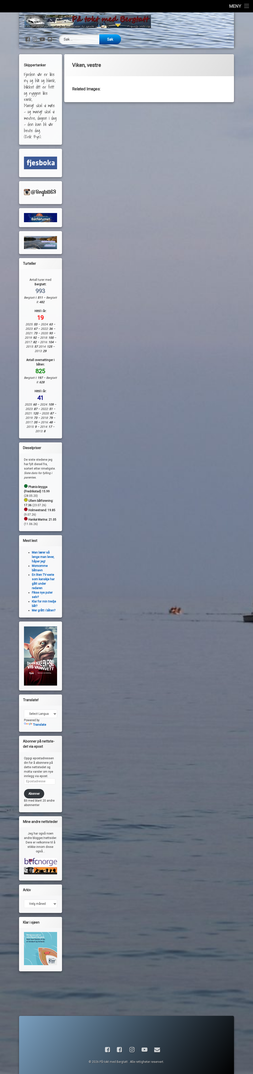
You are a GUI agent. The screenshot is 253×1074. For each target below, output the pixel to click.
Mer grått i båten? (43, 610)
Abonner (34, 793)
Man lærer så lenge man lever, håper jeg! (43, 557)
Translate (39, 724)
